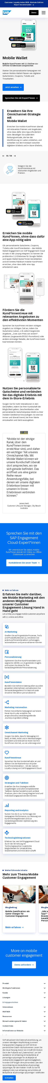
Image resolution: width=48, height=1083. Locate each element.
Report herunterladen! (22, 5)
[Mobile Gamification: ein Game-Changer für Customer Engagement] (19, 894)
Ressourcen (7, 1016)
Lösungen (6, 998)
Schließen (9, 1078)
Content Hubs (8, 1026)
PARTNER (6, 1012)
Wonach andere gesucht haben (15, 1021)
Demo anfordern (22, 965)
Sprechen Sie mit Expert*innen (20, 98)
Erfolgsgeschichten (10, 1002)
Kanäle (5, 993)
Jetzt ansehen (12, 87)
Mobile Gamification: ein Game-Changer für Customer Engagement (17, 913)
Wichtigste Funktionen (11, 988)
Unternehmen (8, 1007)
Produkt (6, 983)
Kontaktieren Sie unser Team (23, 563)
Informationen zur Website (13, 1031)
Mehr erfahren (13, 927)
